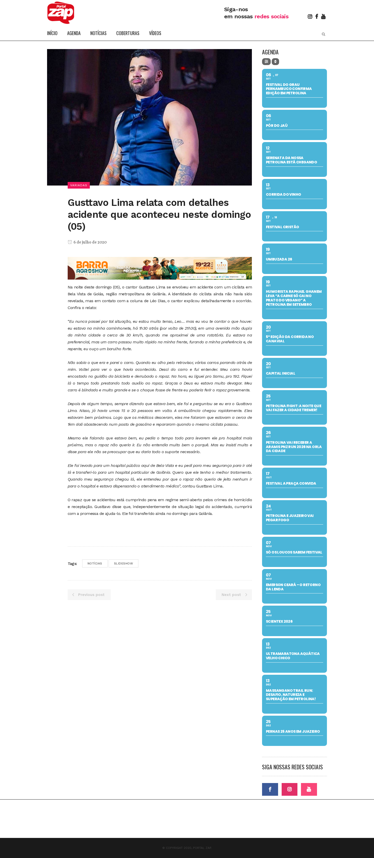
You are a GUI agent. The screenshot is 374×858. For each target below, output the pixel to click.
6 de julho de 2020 (90, 242)
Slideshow (123, 563)
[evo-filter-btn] (266, 61)
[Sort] (275, 61)
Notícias (95, 563)
